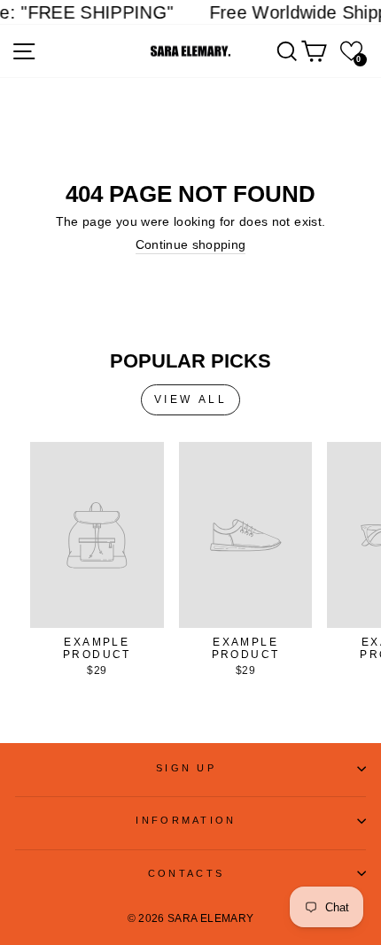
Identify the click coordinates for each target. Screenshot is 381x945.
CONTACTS (186, 873)
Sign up (186, 768)
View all (191, 399)
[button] (351, 51)
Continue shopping (191, 245)
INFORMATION (186, 820)
